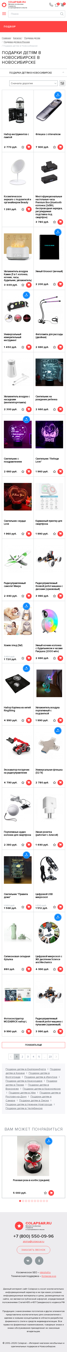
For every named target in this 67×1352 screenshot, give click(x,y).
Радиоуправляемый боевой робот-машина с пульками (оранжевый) (49, 1021)
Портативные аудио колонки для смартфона (17, 833)
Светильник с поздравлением (13, 460)
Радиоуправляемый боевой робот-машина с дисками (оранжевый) (49, 586)
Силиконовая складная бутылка (17, 958)
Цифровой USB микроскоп (44, 896)
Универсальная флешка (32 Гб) (49, 771)
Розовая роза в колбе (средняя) (31, 1180)
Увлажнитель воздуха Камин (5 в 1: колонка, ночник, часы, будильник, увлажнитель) (17, 276)
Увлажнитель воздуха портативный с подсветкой (48, 710)
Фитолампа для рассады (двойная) (49, 336)
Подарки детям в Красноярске (42, 1088)
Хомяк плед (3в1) (13, 645)
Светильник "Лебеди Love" (47, 460)
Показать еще (33, 1045)
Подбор (10, 27)
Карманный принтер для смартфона (49, 522)
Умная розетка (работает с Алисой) (47, 833)
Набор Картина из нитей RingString (17, 709)
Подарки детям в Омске (34, 1100)
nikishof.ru (45, 1272)
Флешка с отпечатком (48, 134)
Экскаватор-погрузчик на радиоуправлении (16, 771)
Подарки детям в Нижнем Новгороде (29, 1104)
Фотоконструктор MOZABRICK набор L (15, 1020)
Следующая (55, 1057)
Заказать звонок (33, 1249)
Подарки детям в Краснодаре (24, 1080)
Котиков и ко (49, 1276)
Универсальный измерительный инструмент (12, 337)
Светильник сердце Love (15, 522)
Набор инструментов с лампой (16, 136)
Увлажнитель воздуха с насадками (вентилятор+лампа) (17, 399)
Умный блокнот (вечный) (49, 271)
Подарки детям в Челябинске (24, 1108)
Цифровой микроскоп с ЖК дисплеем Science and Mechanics (49, 959)
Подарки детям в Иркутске (40, 1077)
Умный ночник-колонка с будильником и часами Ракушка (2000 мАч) (49, 648)
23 (50, 1056)
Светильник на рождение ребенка (46, 398)
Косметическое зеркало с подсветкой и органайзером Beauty (17, 199)
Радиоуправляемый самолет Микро (15, 585)
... (44, 1056)
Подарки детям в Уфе (22, 1092)
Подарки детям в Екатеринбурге (26, 1069)
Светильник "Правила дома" (16, 896)
